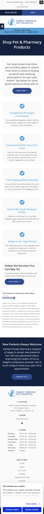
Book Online (11, 13)
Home (22, 463)
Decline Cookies (31, 510)
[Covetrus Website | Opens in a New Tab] (9, 298)
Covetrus (16, 306)
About (22, 467)
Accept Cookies (12, 510)
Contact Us (21, 377)
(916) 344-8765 (22, 7)
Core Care (22, 470)
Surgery (22, 474)
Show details (31, 504)
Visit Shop (13, 282)
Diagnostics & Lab (22, 477)
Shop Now (21, 91)
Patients (22, 481)
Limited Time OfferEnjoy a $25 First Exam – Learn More (21, 31)
